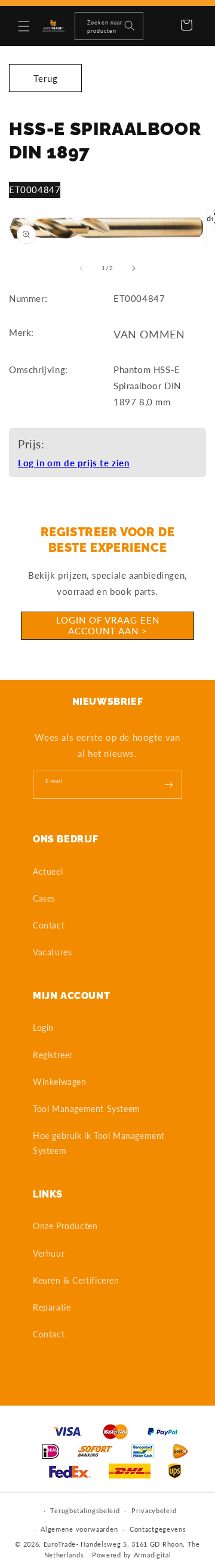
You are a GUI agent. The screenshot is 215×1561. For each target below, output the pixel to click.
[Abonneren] (168, 785)
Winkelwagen (60, 1082)
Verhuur (48, 1253)
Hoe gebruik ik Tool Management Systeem (99, 1143)
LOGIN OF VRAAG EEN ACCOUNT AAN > (107, 625)
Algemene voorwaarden (79, 1529)
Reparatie (51, 1307)
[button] (24, 26)
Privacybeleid (153, 1510)
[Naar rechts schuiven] (134, 268)
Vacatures (52, 952)
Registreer (53, 1055)
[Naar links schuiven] (81, 268)
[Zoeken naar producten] (129, 26)
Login (43, 1027)
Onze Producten (65, 1226)
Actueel (48, 871)
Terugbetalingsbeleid (84, 1510)
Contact (48, 925)
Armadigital (152, 1555)
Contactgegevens (158, 1529)
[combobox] (109, 26)
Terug (45, 78)
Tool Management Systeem (86, 1109)
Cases (44, 898)
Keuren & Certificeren (76, 1280)
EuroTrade (60, 1544)
